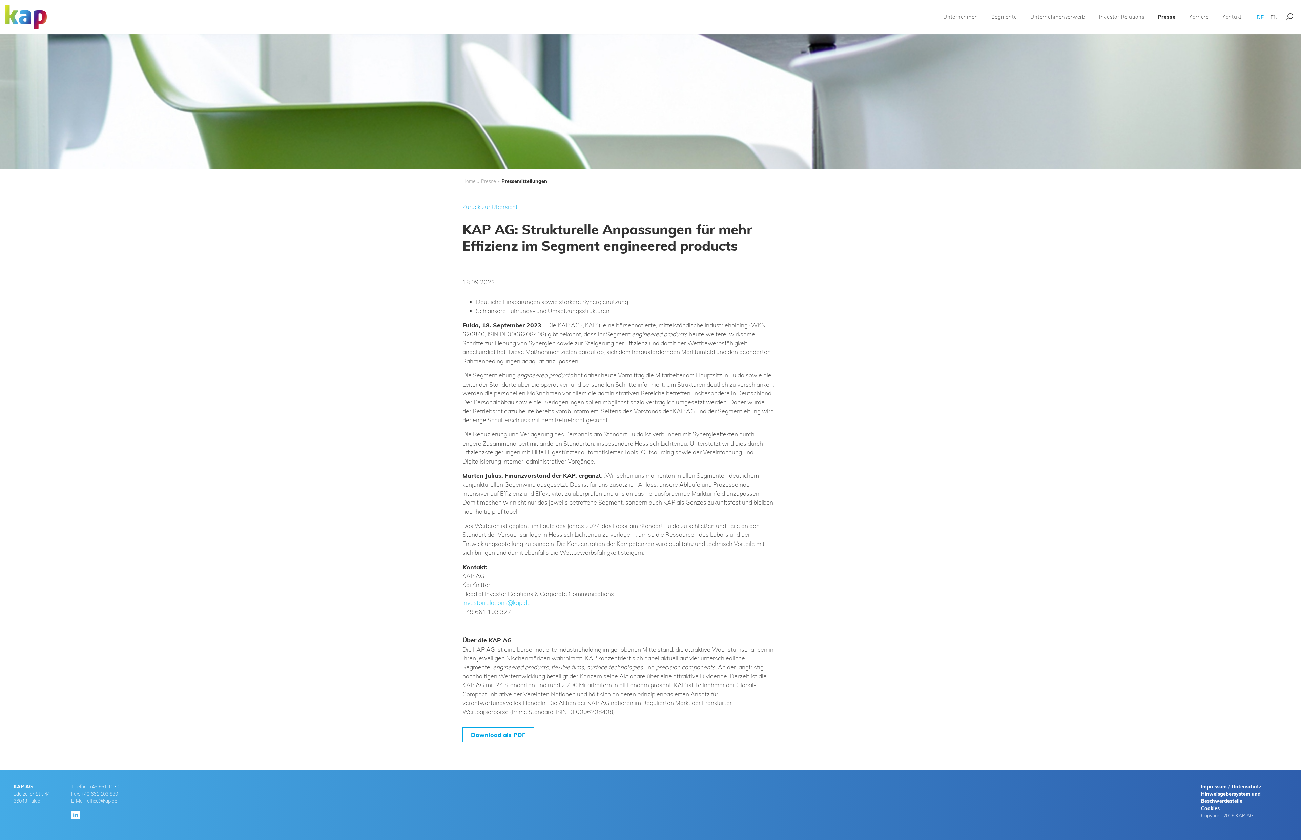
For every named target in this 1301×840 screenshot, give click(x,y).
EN (1274, 17)
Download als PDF (498, 734)
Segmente (1004, 17)
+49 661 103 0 (104, 787)
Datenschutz (1246, 787)
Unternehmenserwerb (1058, 17)
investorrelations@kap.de (496, 602)
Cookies (1210, 808)
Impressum (1214, 787)
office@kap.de (102, 801)
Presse (1167, 17)
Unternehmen (960, 17)
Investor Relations (1121, 17)
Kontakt (1232, 17)
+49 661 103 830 (99, 794)
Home (469, 181)
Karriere (1199, 17)
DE (1260, 17)
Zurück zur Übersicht (490, 206)
